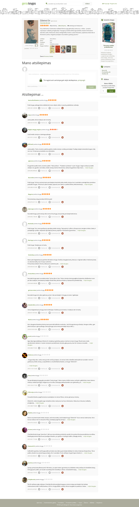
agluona (30, 161)
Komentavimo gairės (50, 502)
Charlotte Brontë (45, 23)
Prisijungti (106, 3)
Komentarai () (55, 108)
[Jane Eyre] (68, 48)
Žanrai (86, 502)
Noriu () (104, 70)
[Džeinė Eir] (52, 49)
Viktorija (31, 392)
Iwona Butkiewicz (33, 100)
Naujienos (99, 502)
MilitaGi (30, 144)
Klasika (51, 56)
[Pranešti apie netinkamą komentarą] (62, 108)
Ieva (29, 375)
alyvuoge (31, 209)
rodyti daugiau (89, 168)
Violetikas (31, 255)
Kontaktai (61, 502)
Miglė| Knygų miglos (34, 129)
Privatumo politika (71, 502)
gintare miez (32, 290)
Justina (30, 463)
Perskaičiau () (106, 72)
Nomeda (30, 223)
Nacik (30, 319)
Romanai (46, 56)
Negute (30, 194)
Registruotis (113, 3)
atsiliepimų (62, 26)
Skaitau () (105, 74)
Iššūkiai (92, 502)
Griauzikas (31, 273)
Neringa (30, 240)
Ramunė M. (31, 446)
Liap (29, 115)
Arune (30, 429)
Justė (29, 336)
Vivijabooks (31, 479)
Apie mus (39, 502)
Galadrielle (31, 305)
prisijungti (81, 80)
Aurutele (31, 177)
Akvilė (30, 413)
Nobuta (30, 355)
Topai (80, 502)
